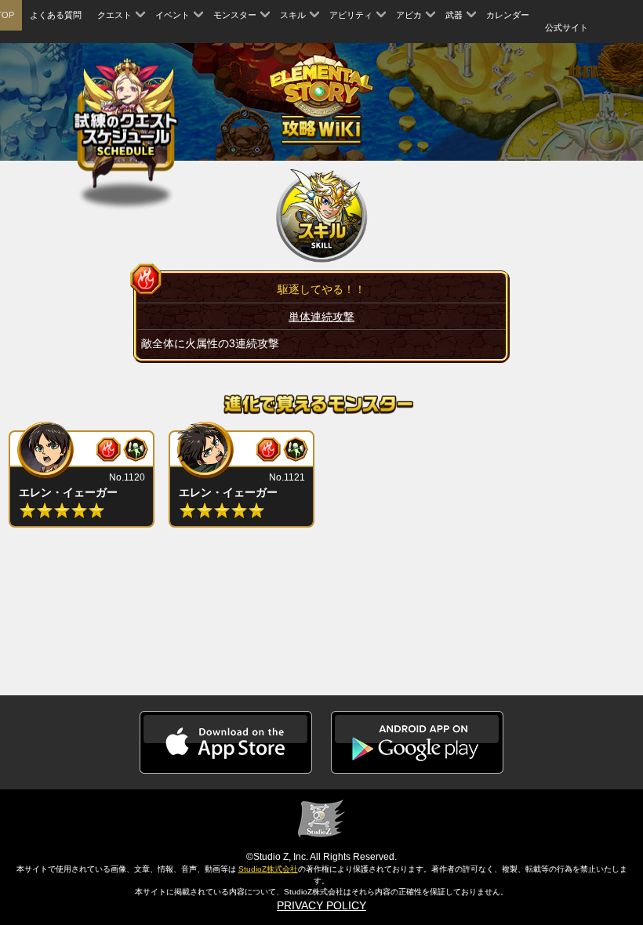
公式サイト (566, 27)
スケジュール (126, 125)
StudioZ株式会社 (268, 869)
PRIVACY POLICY (321, 905)
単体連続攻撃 (321, 316)
